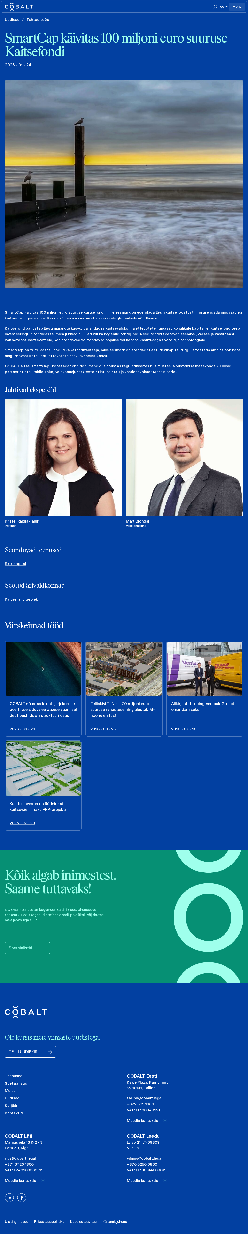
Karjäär (11, 1105)
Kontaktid (14, 1113)
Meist (10, 1090)
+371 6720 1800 (19, 1164)
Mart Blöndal (137, 521)
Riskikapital (15, 564)
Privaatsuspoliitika (49, 1221)
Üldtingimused (16, 1221)
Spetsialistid (16, 1083)
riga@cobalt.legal (20, 1158)
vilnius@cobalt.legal (144, 1158)
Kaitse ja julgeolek (21, 599)
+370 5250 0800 (142, 1164)
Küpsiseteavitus (83, 1221)
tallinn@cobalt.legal (144, 1098)
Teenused (14, 1075)
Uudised (12, 19)
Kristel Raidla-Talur (22, 521)
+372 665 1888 (140, 1104)
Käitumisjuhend (114, 1221)
